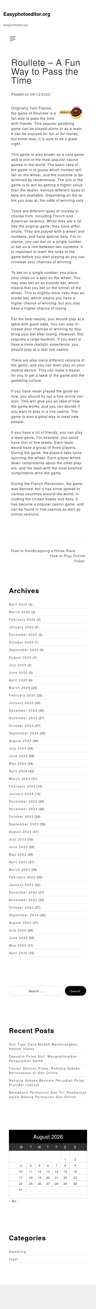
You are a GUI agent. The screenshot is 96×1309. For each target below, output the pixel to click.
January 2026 (21, 627)
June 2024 (18, 756)
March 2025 (19, 687)
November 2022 (23, 900)
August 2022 (20, 922)
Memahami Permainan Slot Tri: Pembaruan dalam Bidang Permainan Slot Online (48, 1094)
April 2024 (18, 771)
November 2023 (23, 809)
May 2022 (18, 945)
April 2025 (18, 680)
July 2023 (18, 839)
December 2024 (23, 710)
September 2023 (24, 824)
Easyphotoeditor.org (26, 13)
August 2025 (20, 657)
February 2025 (22, 695)
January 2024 (21, 793)
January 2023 (21, 884)
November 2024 (23, 718)
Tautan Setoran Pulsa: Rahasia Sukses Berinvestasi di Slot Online (44, 1070)
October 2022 (21, 907)
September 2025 (24, 649)
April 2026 (18, 604)
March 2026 (19, 612)
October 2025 (21, 642)
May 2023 (18, 854)
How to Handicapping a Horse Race (43, 550)
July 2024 (18, 748)
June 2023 (18, 847)
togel (13, 1259)
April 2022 (18, 953)
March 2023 (19, 869)
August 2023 (20, 831)
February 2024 (22, 786)
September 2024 (24, 733)
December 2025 (23, 634)
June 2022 (18, 937)
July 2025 (18, 665)
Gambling (17, 1251)
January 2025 (21, 703)
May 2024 (18, 763)
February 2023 (22, 877)
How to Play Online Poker (67, 558)
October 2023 (21, 816)
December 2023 (23, 801)
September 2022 (24, 915)
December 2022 (23, 892)
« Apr (13, 1201)
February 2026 (22, 619)
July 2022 (18, 930)
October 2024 (21, 725)
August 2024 (20, 740)
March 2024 (19, 778)
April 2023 (18, 862)
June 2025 (18, 672)
